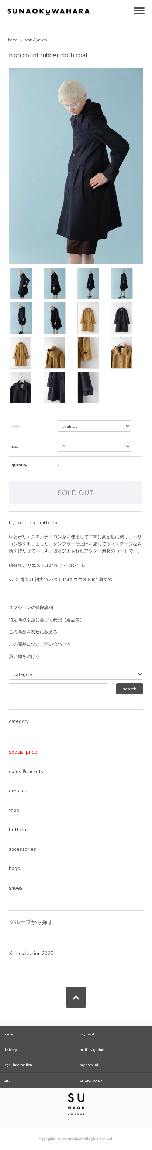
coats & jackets (36, 39)
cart (7, 1080)
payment (87, 1034)
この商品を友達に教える (33, 632)
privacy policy (91, 1080)
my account (89, 1064)
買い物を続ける (24, 656)
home (12, 39)
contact (9, 1034)
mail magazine (92, 1049)
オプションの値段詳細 (31, 607)
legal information (18, 1064)
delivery (10, 1049)
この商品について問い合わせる (40, 644)
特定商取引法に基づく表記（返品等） (46, 620)
